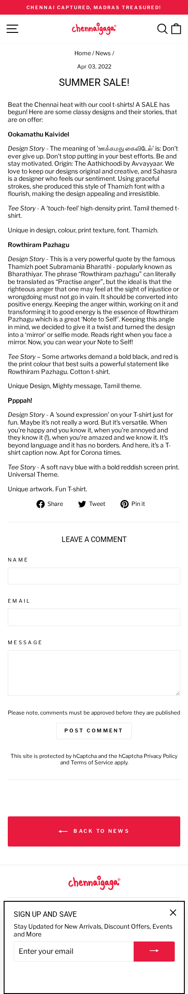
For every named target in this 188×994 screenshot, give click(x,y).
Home (82, 53)
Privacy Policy (161, 756)
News (103, 53)
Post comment (94, 730)
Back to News (100, 831)
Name (18, 560)
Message (25, 643)
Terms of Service (92, 762)
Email (19, 601)
